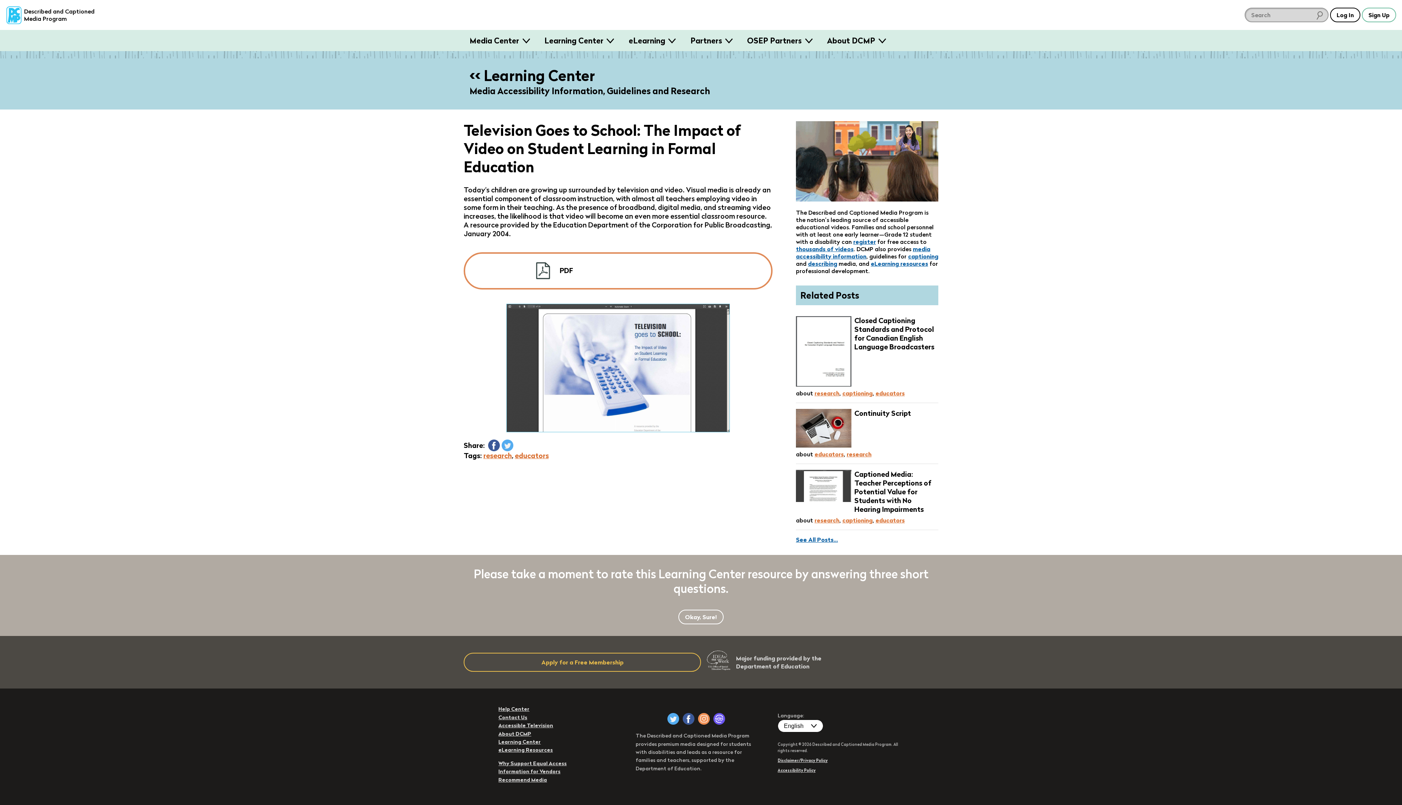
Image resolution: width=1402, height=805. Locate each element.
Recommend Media (522, 780)
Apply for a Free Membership (582, 662)
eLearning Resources (525, 750)
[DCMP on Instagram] (704, 719)
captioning (923, 256)
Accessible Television (525, 725)
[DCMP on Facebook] (688, 719)
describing (822, 263)
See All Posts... (817, 539)
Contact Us (512, 717)
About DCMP (851, 40)
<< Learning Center (532, 75)
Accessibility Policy (797, 770)
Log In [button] (1345, 15)
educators (532, 455)
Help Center (513, 709)
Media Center (494, 40)
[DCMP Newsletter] (719, 719)
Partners (706, 40)
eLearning (647, 40)
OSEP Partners (774, 40)
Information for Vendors (529, 771)
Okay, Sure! (701, 617)
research (497, 455)
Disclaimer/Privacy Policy (803, 760)
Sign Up (1379, 15)
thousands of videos (825, 249)
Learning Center (574, 40)
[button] (494, 445)
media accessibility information (863, 252)
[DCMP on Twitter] (673, 719)
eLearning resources (899, 263)
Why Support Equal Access (532, 763)
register (864, 241)
